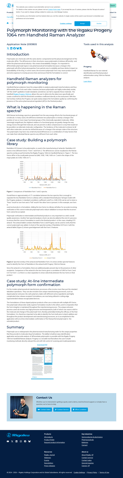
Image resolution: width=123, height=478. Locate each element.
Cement (84, 445)
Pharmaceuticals (88, 440)
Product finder (49, 440)
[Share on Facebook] (14, 48)
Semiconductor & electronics (92, 437)
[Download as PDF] (21, 48)
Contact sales (87, 460)
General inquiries (88, 463)
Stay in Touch (110, 5)
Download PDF (42, 345)
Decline (99, 23)
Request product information (54, 442)
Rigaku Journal (49, 455)
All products (48, 437)
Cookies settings (66, 23)
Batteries (85, 442)
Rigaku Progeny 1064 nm (22, 94)
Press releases (49, 466)
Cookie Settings (79, 472)
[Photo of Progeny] (100, 55)
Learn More (88, 81)
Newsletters (48, 463)
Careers (85, 466)
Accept (82, 23)
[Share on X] (8, 48)
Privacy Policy (92, 472)
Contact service (87, 458)
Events (46, 460)
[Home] (8, 23)
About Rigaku (86, 455)
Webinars (47, 458)
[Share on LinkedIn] (11, 48)
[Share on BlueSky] (17, 48)
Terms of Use (104, 472)
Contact (113, 17)
